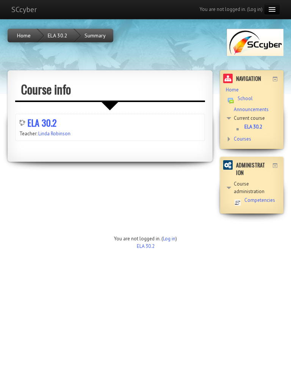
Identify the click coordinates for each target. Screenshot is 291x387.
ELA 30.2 (41, 122)
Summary (95, 35)
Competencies (259, 200)
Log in (255, 9)
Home (232, 90)
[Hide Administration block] (275, 165)
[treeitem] (252, 90)
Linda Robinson (54, 133)
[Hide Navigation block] (275, 79)
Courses (242, 139)
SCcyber (24, 9)
